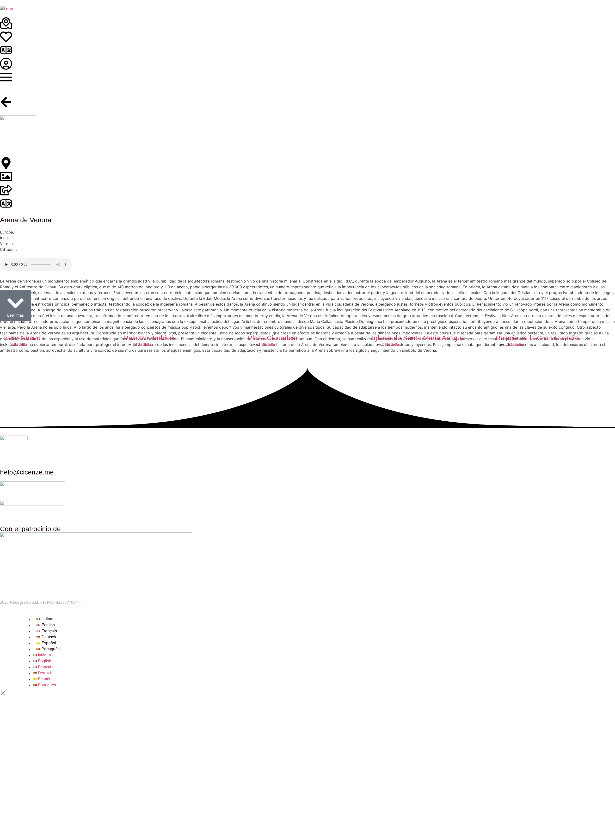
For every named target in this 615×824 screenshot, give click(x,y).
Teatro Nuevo (20, 338)
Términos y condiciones (103, 602)
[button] (15, 305)
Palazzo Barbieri (148, 338)
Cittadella (18, 344)
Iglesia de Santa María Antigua (418, 338)
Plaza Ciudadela (273, 338)
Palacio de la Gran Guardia (537, 338)
